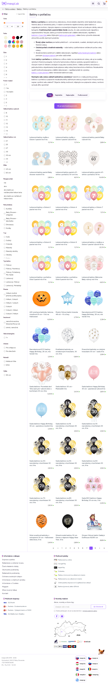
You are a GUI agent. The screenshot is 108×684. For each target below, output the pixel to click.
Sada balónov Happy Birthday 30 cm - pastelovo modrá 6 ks (41, 425)
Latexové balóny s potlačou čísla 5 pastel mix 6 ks (40, 278)
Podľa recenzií (82, 95)
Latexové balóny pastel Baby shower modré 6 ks (41, 173)
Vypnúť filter (21, 14)
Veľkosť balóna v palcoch (11, 109)
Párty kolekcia (7, 205)
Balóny (19, 9)
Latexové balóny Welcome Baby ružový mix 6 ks (92, 278)
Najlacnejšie (70, 95)
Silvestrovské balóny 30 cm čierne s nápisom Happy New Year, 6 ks (67, 537)
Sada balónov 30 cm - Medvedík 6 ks (64, 388)
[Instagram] (62, 616)
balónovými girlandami (67, 35)
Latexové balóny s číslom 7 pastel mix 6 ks (92, 208)
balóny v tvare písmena (40, 73)
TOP (49, 95)
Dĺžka (5, 165)
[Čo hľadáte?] (98, 3)
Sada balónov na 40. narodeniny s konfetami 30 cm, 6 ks (40, 463)
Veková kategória (8, 333)
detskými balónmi (49, 56)
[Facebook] (57, 616)
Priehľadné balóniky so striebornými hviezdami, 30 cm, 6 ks (66, 351)
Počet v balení (7, 81)
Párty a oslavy (10, 9)
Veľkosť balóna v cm (9, 137)
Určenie (5, 344)
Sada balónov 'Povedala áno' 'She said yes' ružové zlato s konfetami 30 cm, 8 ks (41, 389)
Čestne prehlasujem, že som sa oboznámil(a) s (76, 611)
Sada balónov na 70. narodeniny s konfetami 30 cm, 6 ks (40, 500)
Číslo (5, 52)
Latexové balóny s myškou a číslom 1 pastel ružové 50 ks (93, 243)
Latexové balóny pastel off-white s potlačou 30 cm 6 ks (67, 173)
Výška (5, 371)
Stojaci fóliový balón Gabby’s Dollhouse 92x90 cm (93, 536)
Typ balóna (6, 261)
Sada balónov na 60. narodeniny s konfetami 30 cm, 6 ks (92, 463)
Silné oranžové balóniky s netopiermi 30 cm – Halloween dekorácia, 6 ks (41, 537)
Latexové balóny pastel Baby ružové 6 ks (93, 138)
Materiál (5, 357)
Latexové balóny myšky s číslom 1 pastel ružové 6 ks (66, 138)
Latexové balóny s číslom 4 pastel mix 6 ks (66, 208)
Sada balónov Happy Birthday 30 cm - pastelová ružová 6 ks (93, 388)
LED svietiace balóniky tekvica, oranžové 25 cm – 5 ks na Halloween (41, 314)
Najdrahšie (58, 95)
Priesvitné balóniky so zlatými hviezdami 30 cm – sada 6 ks (93, 350)
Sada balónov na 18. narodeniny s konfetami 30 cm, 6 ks (66, 426)
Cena (5, 18)
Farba (5, 33)
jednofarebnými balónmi (87, 53)
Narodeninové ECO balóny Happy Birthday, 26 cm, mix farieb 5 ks (92, 314)
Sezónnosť (6, 317)
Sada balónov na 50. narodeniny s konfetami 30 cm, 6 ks (66, 463)
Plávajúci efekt (8, 179)
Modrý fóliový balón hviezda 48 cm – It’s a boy (67, 313)
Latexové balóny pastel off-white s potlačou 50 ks (93, 173)
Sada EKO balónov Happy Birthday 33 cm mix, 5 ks (92, 499)
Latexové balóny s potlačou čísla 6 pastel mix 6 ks (66, 278)
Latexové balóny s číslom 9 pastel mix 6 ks (66, 243)
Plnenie (5, 289)
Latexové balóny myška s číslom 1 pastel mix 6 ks (39, 138)
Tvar (4, 233)
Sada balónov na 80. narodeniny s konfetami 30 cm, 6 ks (66, 500)
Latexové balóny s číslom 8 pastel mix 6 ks (40, 243)
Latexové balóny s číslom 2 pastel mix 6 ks (40, 208)
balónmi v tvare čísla (39, 35)
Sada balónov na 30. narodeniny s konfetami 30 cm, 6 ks (92, 426)
